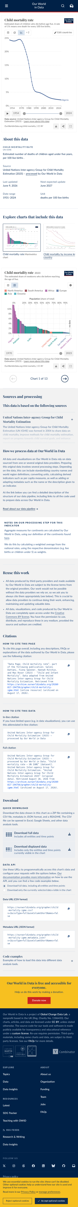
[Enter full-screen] (70, 126)
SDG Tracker (10, 1113)
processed (31, 174)
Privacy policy (10, 1176)
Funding (44, 1089)
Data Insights (10, 1089)
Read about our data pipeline (19, 509)
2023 (69, 353)
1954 (16, 113)
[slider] (24, 113)
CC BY (40, 126)
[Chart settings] (70, 285)
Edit (64, 32)
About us (45, 1074)
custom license (20, 1033)
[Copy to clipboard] (65, 666)
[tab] (8, 32)
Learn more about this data (36, 121)
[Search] (62, 6)
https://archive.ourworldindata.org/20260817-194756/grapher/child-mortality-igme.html (32, 687)
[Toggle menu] (6, 5)
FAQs (31, 1041)
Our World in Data (39, 6)
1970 (9, 353)
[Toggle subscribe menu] (71, 5)
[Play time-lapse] (7, 113)
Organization (47, 1082)
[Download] (56, 126)
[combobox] (62, 6)
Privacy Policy (28, 1192)
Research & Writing (14, 1137)
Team (43, 1097)
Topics (6, 1074)
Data (5, 1082)
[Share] (63, 126)
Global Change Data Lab (53, 1014)
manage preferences (49, 1192)
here (6, 538)
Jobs (43, 1104)
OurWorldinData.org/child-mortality (20, 126)
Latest (6, 1105)
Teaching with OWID (14, 1121)
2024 (69, 113)
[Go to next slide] (64, 378)
